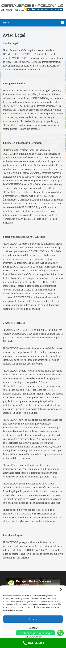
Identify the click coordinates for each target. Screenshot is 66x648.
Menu (6, 23)
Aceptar (33, 619)
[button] (61, 589)
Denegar (33, 627)
